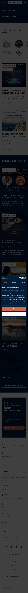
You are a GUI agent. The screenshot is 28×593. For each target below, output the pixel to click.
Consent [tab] (5, 282)
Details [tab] (14, 282)
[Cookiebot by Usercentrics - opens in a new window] (19, 278)
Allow (14, 308)
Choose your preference (13, 314)
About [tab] (23, 282)
